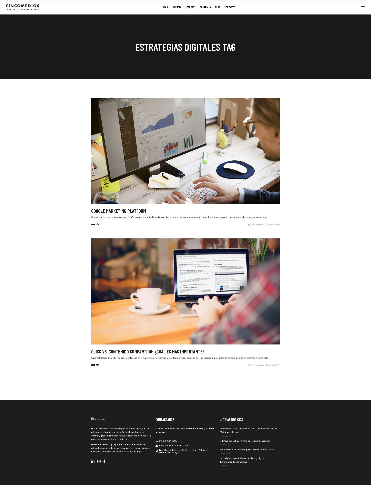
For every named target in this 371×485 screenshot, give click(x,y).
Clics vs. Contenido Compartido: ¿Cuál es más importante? (148, 351)
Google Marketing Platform (118, 211)
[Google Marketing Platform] (185, 151)
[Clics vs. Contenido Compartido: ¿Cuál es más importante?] (185, 291)
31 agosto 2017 (272, 365)
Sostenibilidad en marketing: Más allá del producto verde (247, 450)
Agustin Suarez (254, 224)
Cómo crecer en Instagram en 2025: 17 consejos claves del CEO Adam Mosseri (248, 430)
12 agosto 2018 (272, 224)
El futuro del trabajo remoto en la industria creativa (245, 441)
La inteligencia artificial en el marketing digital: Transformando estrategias (242, 460)
